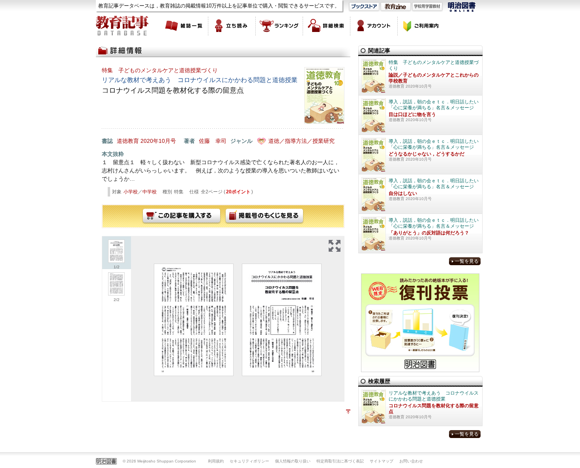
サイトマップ (381, 461)
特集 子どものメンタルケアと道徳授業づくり (160, 70)
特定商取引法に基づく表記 (340, 461)
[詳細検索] (326, 26)
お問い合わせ (411, 461)
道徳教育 (128, 141)
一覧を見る (467, 261)
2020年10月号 (158, 141)
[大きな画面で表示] (335, 246)
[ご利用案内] (421, 26)
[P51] (194, 320)
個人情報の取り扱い (293, 461)
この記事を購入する (181, 216)
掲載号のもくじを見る (264, 216)
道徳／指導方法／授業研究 (301, 141)
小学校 (130, 192)
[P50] (282, 320)
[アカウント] (374, 26)
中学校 (149, 192)
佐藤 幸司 (212, 141)
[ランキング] (279, 26)
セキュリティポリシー (249, 461)
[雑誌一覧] (184, 26)
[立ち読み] (232, 26)
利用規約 (216, 461)
